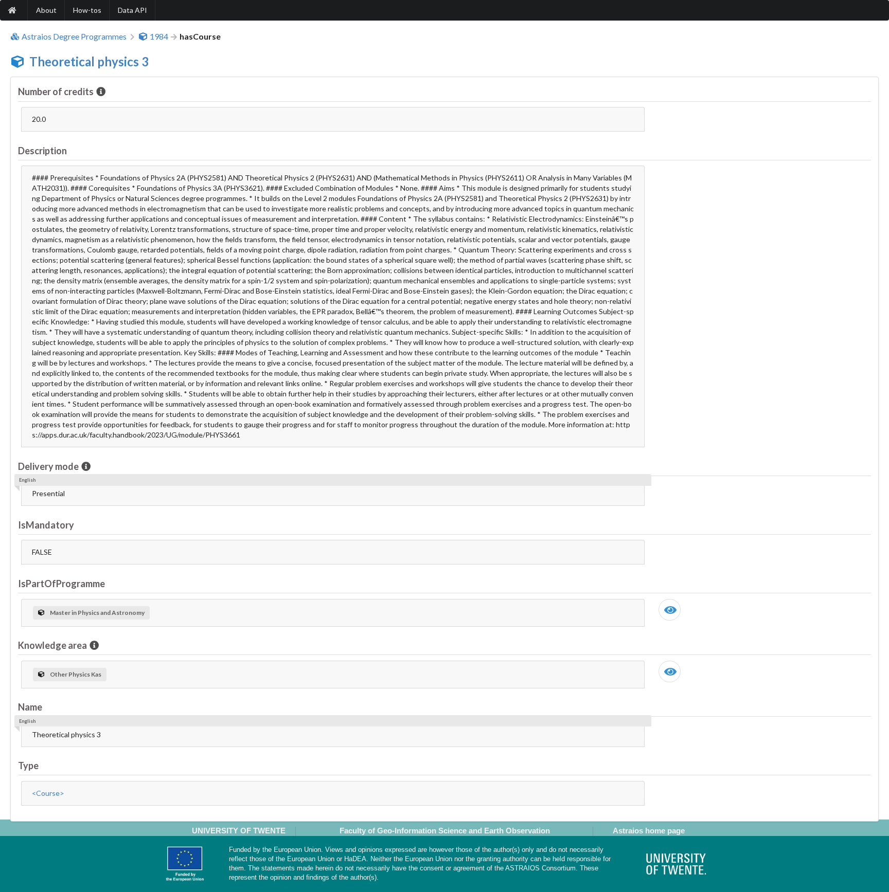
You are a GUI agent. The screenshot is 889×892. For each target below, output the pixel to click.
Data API (132, 10)
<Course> (48, 793)
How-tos (87, 10)
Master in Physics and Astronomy (97, 612)
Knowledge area (52, 645)
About (46, 10)
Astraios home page (649, 830)
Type (28, 765)
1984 (159, 36)
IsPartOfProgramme (61, 583)
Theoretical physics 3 (89, 61)
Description (42, 150)
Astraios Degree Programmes (74, 36)
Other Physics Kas (75, 674)
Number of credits (56, 91)
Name (30, 707)
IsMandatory (46, 525)
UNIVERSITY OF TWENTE (239, 830)
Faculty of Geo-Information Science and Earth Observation (445, 830)
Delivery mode (48, 466)
